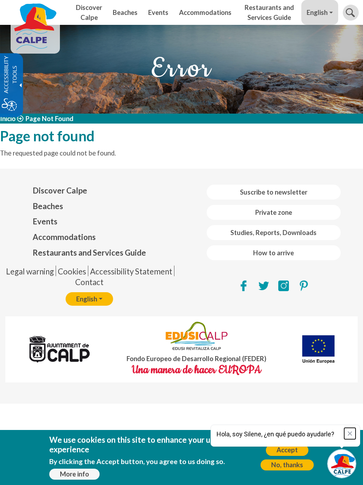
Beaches (48, 206)
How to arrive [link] (273, 253)
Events (45, 221)
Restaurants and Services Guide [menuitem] (269, 12)
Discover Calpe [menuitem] (89, 12)
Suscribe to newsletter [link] (273, 192)
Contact (89, 282)
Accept (287, 450)
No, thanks (287, 465)
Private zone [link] (273, 212)
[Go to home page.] (35, 12)
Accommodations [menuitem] (205, 12)
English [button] (317, 12)
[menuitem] (89, 191)
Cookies (72, 271)
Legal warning (30, 271)
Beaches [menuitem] (125, 12)
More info (74, 474)
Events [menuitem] (158, 12)
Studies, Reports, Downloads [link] (273, 232)
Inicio (8, 118)
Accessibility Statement (131, 271)
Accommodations (64, 237)
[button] (351, 13)
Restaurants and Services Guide (89, 252)
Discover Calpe (60, 190)
